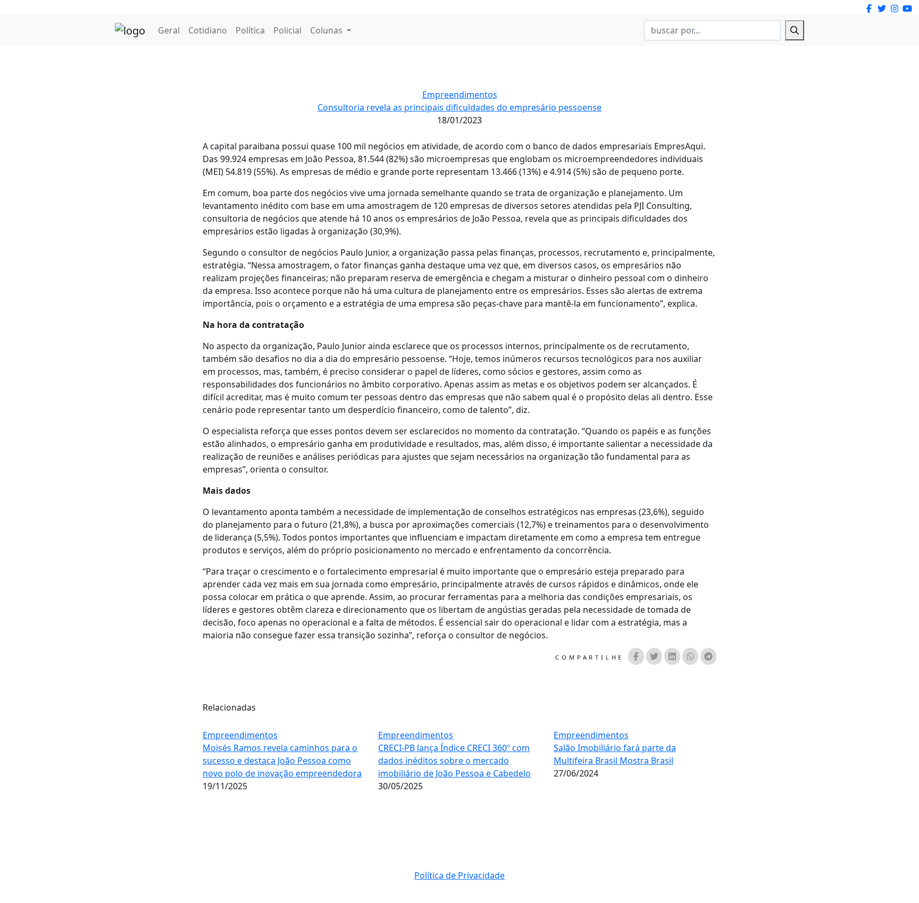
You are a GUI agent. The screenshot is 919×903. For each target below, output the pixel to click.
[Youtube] (907, 8)
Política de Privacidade (459, 875)
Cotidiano (207, 30)
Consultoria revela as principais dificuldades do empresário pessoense (459, 107)
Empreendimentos (459, 94)
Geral (169, 30)
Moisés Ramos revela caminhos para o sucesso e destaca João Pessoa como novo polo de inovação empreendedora (282, 760)
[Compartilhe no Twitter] (654, 656)
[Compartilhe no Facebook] (636, 656)
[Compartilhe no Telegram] (708, 656)
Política (250, 30)
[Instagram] (869, 8)
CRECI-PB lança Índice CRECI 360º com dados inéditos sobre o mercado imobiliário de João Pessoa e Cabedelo (454, 760)
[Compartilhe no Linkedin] (672, 656)
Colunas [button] (327, 30)
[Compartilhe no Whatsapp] (690, 656)
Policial (287, 30)
